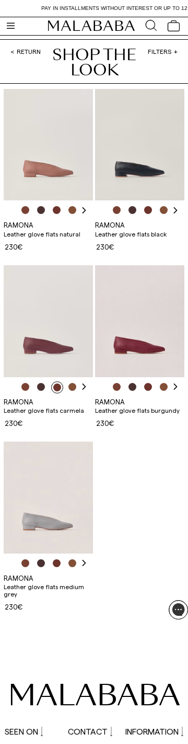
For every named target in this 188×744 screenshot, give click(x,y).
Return (29, 51)
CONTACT (88, 731)
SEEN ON (21, 731)
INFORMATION (152, 731)
